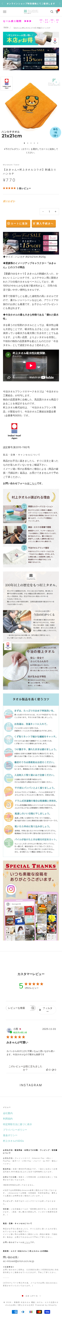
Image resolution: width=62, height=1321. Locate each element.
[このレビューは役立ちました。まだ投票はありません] (47, 1069)
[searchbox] (18, 1007)
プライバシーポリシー (15, 1129)
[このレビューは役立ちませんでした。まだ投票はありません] (53, 1069)
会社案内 (8, 1113)
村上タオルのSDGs (13, 1140)
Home (6, 27)
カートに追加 (19, 223)
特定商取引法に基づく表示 (17, 1124)
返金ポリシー (10, 1135)
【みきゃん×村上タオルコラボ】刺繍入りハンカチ (31, 28)
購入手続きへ (45, 223)
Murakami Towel (11, 165)
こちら (33, 483)
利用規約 (8, 1118)
